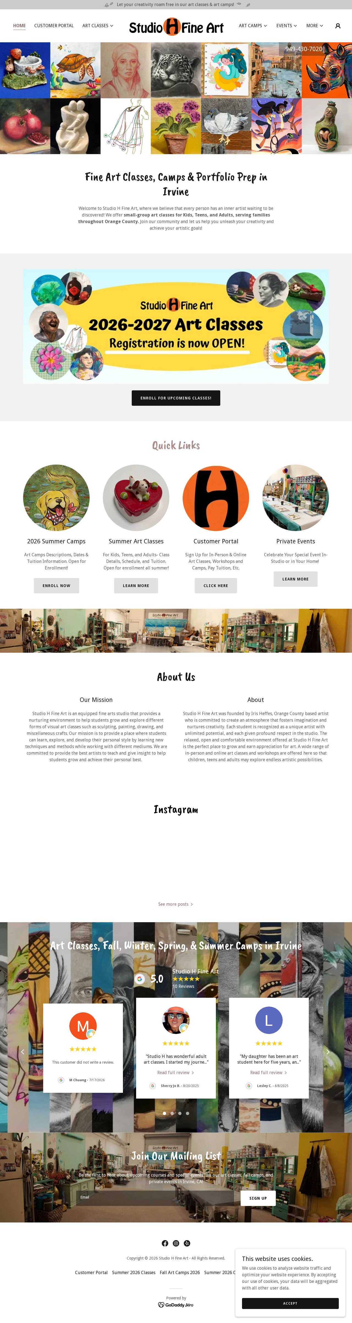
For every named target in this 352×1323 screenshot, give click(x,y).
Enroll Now (56, 585)
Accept (290, 1303)
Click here (216, 585)
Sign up (258, 1198)
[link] (176, 25)
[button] (98, 26)
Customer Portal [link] (54, 25)
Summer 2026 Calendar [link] (227, 1272)
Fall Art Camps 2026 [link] (180, 1272)
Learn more (136, 585)
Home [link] (19, 25)
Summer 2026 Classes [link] (133, 1272)
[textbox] (155, 1198)
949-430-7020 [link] (303, 49)
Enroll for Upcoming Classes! (176, 398)
